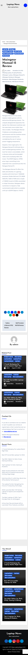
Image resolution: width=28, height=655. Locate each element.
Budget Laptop (8, 356)
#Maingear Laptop (7, 75)
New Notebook (19, 53)
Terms (9, 651)
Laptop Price (17, 359)
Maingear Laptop (8, 51)
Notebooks (6, 55)
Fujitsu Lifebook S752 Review (8, 325)
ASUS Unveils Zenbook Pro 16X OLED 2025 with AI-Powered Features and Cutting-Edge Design (13, 472)
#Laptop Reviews (17, 72)
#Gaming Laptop (7, 72)
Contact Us (21, 649)
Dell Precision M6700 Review (19, 324)
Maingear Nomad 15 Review (9, 63)
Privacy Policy (16, 651)
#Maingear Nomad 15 (18, 75)
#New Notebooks (7, 81)
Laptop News (13, 4)
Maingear (12, 49)
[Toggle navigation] (1, 5)
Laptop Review (8, 392)
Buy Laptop (18, 356)
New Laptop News (8, 53)
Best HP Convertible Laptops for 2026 (13, 455)
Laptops (5, 49)
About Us (14, 649)
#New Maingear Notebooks (16, 79)
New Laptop (17, 51)
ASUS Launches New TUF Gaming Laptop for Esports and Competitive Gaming (12, 491)
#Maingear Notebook (8, 77)
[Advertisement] (14, 26)
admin (8, 70)
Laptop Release (8, 361)
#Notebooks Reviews (18, 81)
